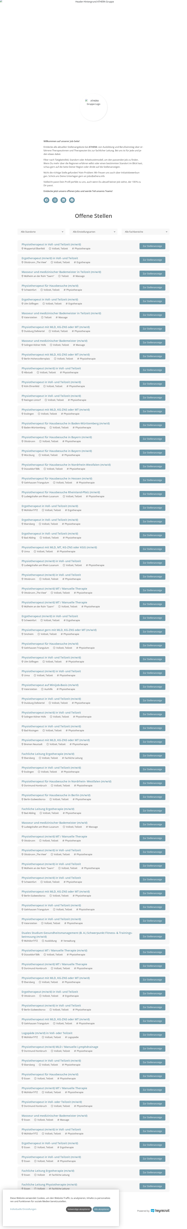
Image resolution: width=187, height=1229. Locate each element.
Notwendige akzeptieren (79, 1209)
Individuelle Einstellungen (23, 1209)
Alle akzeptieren (101, 1209)
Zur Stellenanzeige (152, 246)
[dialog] (61, 1207)
